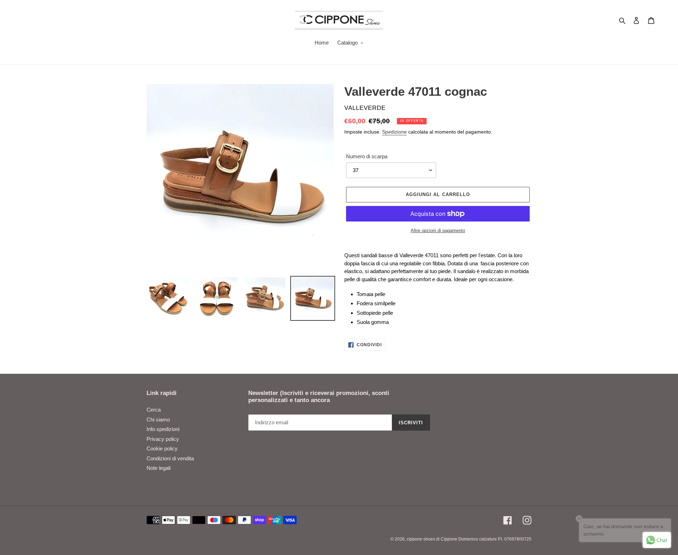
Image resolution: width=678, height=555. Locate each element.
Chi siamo (158, 420)
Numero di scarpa (366, 156)
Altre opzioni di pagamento (438, 230)
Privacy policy (163, 439)
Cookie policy (162, 448)
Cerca (154, 410)
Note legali (159, 468)
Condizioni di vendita (170, 458)
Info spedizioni (163, 429)
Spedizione (394, 132)
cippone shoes (421, 539)
